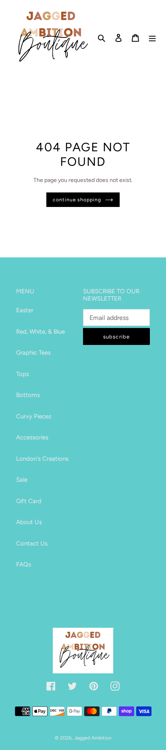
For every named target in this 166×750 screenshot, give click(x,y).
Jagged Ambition (93, 738)
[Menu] (152, 37)
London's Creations (42, 458)
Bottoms (28, 395)
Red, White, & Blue (40, 331)
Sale (21, 479)
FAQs (23, 564)
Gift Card (29, 501)
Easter (24, 310)
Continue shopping (77, 199)
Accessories (32, 437)
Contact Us (32, 543)
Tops (22, 374)
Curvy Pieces (33, 416)
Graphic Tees (33, 352)
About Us (29, 522)
